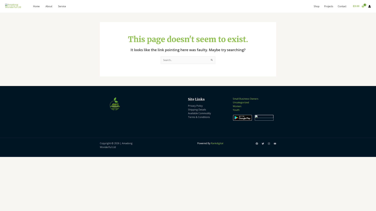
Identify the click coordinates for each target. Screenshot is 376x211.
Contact (342, 6)
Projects (328, 6)
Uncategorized (241, 102)
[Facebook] (257, 143)
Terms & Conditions (199, 117)
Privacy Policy (195, 105)
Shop (316, 6)
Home (36, 6)
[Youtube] (275, 143)
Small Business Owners (245, 98)
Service (62, 6)
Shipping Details (197, 109)
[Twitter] (263, 143)
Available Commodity (199, 113)
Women (237, 106)
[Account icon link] (369, 6)
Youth (236, 110)
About (49, 6)
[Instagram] (269, 143)
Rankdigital (217, 143)
